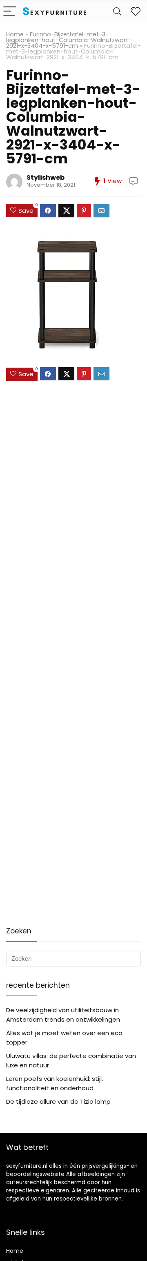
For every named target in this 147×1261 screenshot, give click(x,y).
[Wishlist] (135, 12)
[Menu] (10, 11)
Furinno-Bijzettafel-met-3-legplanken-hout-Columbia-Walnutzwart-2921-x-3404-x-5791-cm (68, 40)
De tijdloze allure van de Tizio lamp (58, 1101)
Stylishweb (46, 177)
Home (15, 34)
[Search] (117, 11)
